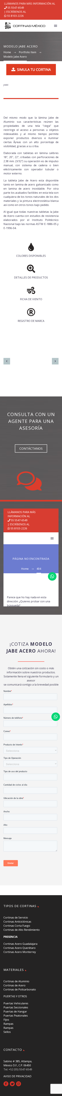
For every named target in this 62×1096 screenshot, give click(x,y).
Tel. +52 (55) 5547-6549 (17, 1069)
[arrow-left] (6, 361)
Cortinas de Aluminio (16, 981)
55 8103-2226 (15, 16)
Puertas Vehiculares (15, 1003)
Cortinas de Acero (14, 985)
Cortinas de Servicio (15, 917)
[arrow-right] (55, 361)
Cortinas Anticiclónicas (17, 921)
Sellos (7, 1032)
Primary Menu (56, 25)
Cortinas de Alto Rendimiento (21, 930)
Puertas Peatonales (15, 1015)
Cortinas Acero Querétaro (19, 948)
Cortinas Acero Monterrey (19, 952)
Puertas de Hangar (15, 1011)
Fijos (6, 1019)
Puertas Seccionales (15, 1007)
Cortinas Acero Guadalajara (20, 944)
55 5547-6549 (15, 7)
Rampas (8, 1024)
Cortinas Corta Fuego (16, 925)
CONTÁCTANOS (31, 448)
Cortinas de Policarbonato (19, 989)
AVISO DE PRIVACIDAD (17, 1076)
